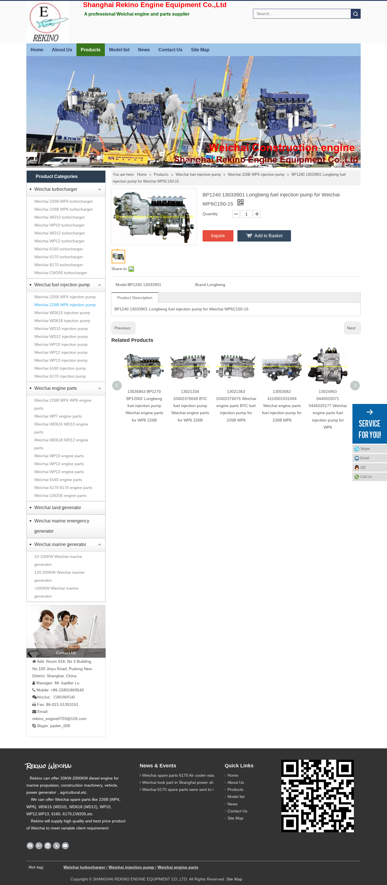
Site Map (200, 49)
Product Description (134, 297)
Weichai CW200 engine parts (60, 495)
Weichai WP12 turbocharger (59, 241)
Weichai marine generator (60, 544)
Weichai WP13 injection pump (61, 360)
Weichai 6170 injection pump (60, 376)
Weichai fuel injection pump (62, 284)
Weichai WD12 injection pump (61, 336)
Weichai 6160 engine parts (58, 479)
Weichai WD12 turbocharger (59, 233)
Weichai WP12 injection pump (61, 352)
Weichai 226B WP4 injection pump (65, 297)
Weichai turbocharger (55, 189)
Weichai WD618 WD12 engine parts (61, 444)
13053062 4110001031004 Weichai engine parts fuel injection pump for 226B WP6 (282, 405)
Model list (119, 49)
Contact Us (170, 49)
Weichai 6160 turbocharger (58, 249)
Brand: (201, 284)
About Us (62, 49)
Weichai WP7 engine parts (58, 416)
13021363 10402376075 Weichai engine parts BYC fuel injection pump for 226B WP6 (236, 405)
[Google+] (38, 846)
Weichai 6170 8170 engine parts (63, 487)
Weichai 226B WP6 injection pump (65, 304)
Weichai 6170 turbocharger (58, 257)
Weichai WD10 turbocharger (59, 217)
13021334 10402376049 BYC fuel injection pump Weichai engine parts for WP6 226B (190, 405)
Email (364, 458)
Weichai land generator (57, 507)
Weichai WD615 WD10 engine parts (61, 428)
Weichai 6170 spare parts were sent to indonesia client (191, 789)
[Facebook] (30, 846)
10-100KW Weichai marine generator (58, 560)
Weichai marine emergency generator (61, 525)
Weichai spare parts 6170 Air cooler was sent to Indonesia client (199, 775)
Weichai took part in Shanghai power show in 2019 (187, 782)
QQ (362, 467)
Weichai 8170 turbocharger (58, 264)
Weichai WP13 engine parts (59, 471)
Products (91, 49)
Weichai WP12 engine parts (59, 463)
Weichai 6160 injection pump (60, 368)
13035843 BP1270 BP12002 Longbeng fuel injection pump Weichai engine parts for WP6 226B (144, 405)
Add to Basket (268, 235)
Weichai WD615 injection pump (62, 312)
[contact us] (66, 631)
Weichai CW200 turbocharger (60, 272)
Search (355, 13)
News (144, 49)
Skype (365, 449)
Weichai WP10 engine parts (59, 456)
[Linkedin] (47, 846)
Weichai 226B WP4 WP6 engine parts (63, 404)
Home (37, 49)
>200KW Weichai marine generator (56, 592)
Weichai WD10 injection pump (61, 328)
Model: (122, 284)
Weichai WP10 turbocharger (59, 225)
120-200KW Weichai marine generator (59, 576)
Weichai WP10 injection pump (61, 344)
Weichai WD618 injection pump (62, 320)
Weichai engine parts (55, 388)
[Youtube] (65, 846)
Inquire (218, 235)
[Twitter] (56, 846)
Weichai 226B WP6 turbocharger (63, 209)
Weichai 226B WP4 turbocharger (63, 201)
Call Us (366, 477)
